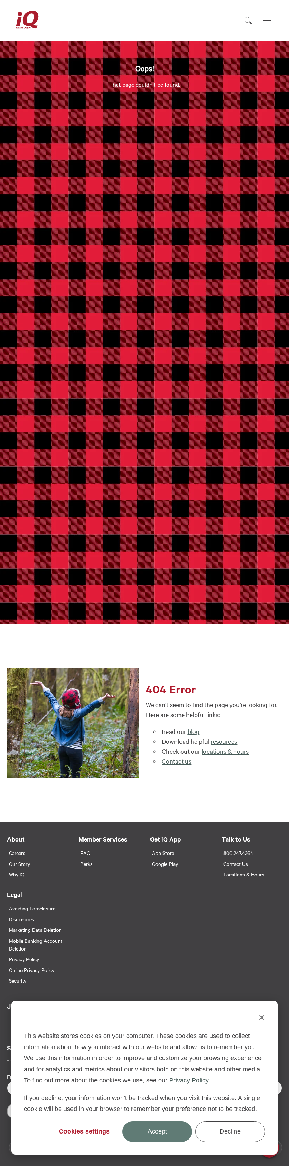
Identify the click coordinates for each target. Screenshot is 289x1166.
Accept (157, 1131)
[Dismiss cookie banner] (262, 1019)
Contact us (176, 761)
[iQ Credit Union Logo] (27, 20)
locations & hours (225, 751)
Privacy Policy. (189, 1080)
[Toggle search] (248, 20)
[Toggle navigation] (267, 20)
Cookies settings (84, 1131)
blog (193, 731)
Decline (230, 1131)
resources (224, 741)
